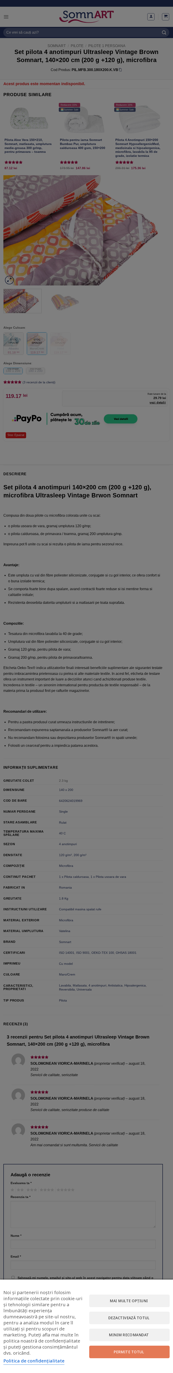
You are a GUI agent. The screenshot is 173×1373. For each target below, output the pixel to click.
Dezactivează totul (129, 1317)
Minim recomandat (129, 1334)
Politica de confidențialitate (33, 1361)
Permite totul (129, 1351)
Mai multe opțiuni (129, 1300)
